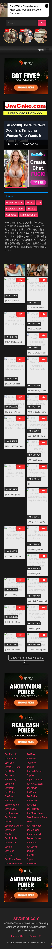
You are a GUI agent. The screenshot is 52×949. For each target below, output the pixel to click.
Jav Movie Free (13, 859)
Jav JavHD (32, 847)
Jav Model (32, 800)
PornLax (31, 821)
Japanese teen (12, 805)
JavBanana (11, 809)
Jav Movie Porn (35, 813)
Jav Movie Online (14, 826)
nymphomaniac (28, 215)
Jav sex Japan (34, 838)
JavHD (30, 767)
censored (11, 215)
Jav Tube (9, 855)
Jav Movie (32, 788)
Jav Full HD (11, 754)
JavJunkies (10, 758)
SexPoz (9, 796)
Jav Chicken (33, 830)
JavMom (9, 775)
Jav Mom (9, 788)
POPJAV (31, 763)
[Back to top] (42, 940)
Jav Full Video (34, 826)
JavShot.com (26, 918)
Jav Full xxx (33, 809)
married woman (14, 202)
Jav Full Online (34, 771)
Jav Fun (9, 847)
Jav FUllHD (11, 838)
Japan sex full (34, 834)
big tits (31, 208)
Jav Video (10, 830)
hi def (30, 202)
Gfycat (30, 859)
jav (39, 202)
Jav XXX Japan (35, 784)
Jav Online (10, 771)
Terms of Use (17, 936)
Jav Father (32, 796)
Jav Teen (9, 851)
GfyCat (30, 775)
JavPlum (31, 792)
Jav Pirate (32, 842)
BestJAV (9, 800)
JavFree (31, 754)
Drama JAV (11, 842)
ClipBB (8, 834)
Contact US (35, 936)
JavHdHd (31, 758)
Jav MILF (31, 855)
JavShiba (31, 805)
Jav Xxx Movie (12, 813)
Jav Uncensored (13, 863)
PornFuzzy (10, 779)
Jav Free (9, 784)
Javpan (30, 851)
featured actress (15, 208)
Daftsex (9, 821)
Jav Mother (10, 792)
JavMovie (32, 863)
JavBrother (10, 817)
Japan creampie (35, 779)
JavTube (9, 763)
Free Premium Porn (37, 817)
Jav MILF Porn (12, 767)
